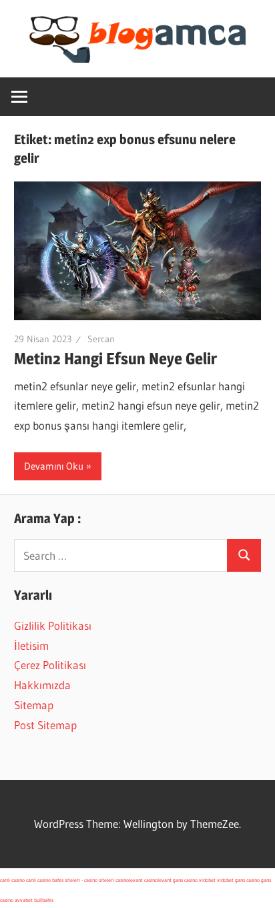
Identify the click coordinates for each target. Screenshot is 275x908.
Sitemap (33, 705)
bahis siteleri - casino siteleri (83, 880)
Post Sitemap (45, 725)
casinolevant (129, 880)
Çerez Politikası (50, 665)
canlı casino (12, 880)
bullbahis (43, 900)
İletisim (31, 645)
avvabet (24, 900)
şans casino (185, 880)
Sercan (101, 339)
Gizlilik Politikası (52, 625)
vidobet (207, 880)
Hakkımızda (42, 685)
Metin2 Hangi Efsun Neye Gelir (115, 358)
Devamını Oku (53, 466)
